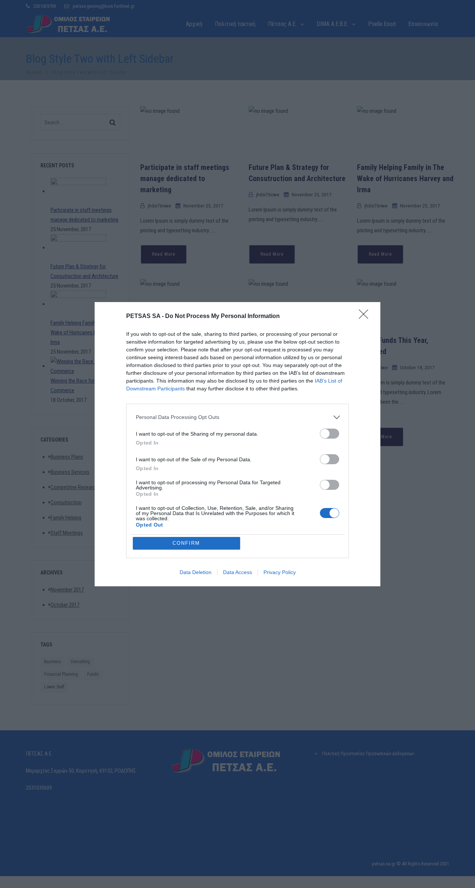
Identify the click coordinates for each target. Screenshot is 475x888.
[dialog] (237, 444)
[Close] (366, 316)
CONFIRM (186, 543)
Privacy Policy (279, 572)
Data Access (237, 572)
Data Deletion (196, 572)
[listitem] (237, 417)
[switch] (329, 434)
